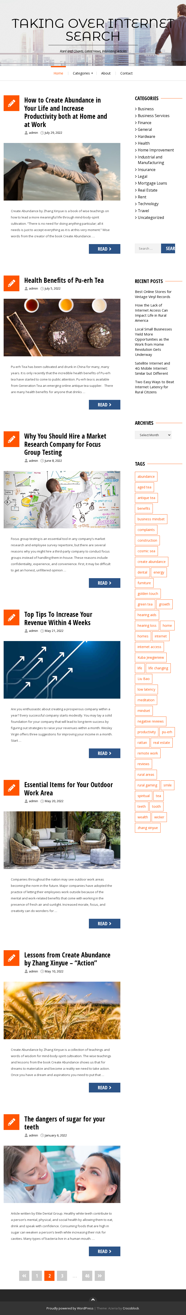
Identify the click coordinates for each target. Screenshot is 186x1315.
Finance (144, 122)
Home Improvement (156, 150)
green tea (145, 604)
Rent (142, 197)
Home (58, 73)
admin (33, 132)
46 (87, 1275)
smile (167, 785)
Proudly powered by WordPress (69, 1308)
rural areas (146, 774)
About (106, 73)
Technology (148, 203)
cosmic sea (146, 551)
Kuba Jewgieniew (151, 657)
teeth (142, 806)
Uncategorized (151, 217)
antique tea (146, 497)
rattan (142, 742)
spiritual (144, 795)
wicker (159, 817)
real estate (161, 742)
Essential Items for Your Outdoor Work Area (68, 788)
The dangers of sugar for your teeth (64, 1123)
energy (159, 572)
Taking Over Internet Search (93, 29)
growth (164, 604)
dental (142, 572)
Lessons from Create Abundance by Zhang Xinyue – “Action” (67, 959)
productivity (147, 732)
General (145, 129)
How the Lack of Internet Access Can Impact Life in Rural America (151, 313)
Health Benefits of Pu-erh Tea (64, 280)
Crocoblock (131, 1308)
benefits (144, 508)
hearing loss (147, 625)
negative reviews (151, 721)
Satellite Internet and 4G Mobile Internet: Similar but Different (152, 368)
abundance (146, 476)
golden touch (148, 593)
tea (158, 795)
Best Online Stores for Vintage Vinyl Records (153, 294)
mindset (144, 710)
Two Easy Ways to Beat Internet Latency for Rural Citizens (154, 386)
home (167, 625)
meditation (146, 700)
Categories (81, 73)
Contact (126, 73)
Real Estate (147, 190)
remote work (148, 753)
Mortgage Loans (152, 183)
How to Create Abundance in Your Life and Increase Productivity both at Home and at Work (65, 112)
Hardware (146, 136)
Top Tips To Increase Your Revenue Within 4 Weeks (58, 618)
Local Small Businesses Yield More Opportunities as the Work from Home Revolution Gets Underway (153, 342)
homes (143, 636)
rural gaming (147, 785)
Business (146, 109)
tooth (156, 806)
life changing (158, 668)
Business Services (154, 115)
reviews (143, 764)
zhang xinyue (148, 827)
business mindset (151, 519)
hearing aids (147, 615)
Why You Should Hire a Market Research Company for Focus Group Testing (65, 444)
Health (144, 143)
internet (161, 636)
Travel (143, 210)
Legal (142, 176)
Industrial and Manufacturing (151, 159)
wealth (143, 817)
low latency (146, 689)
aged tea (144, 487)
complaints (146, 529)
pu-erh (167, 732)
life (140, 668)
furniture (144, 583)
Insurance (146, 169)
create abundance (152, 561)
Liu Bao (144, 678)
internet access (149, 646)
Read (103, 249)
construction (147, 540)
